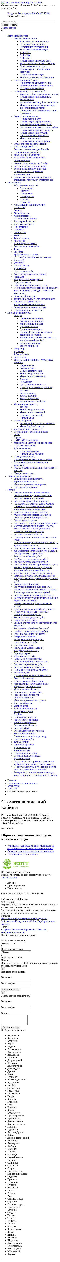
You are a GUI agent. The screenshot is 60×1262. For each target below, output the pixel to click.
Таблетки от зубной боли (27, 301)
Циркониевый (27, 418)
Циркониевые (27, 365)
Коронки (18, 362)
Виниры (18, 315)
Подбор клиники (46, 921)
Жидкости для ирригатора (27, 686)
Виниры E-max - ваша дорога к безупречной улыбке (36, 333)
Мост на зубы (21, 706)
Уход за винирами (29, 346)
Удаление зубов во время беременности (34, 609)
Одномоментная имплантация (35, 83)
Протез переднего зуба (25, 642)
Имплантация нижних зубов (35, 141)
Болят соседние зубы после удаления (33, 573)
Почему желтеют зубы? (26, 620)
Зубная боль (20, 268)
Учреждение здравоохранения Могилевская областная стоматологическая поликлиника (30, 847)
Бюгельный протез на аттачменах (37, 423)
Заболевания (14, 182)
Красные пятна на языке (26, 254)
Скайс (17, 434)
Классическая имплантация (34, 41)
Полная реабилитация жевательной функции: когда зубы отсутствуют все (33, 178)
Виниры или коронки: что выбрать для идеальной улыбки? (38, 339)
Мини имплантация (30, 138)
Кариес (17, 235)
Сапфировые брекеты (25, 636)
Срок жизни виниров (31, 329)
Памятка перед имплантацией (29, 91)
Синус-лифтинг (22, 160)
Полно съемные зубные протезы (31, 670)
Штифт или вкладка (24, 473)
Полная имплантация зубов (34, 135)
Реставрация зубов (23, 711)
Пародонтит (26, 193)
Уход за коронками (29, 398)
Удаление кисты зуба (25, 656)
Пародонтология (22, 282)
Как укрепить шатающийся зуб (30, 274)
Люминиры (20, 357)
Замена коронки (28, 395)
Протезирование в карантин (28, 310)
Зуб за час (19, 351)
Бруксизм (19, 263)
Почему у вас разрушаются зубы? (31, 611)
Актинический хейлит (25, 218)
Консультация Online (26, 921)
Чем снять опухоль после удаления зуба (34, 575)
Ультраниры (20, 348)
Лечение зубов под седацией (29, 498)
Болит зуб (19, 260)
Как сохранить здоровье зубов (29, 617)
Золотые (24, 379)
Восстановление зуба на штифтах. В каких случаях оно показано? (36, 599)
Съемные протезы (23, 420)
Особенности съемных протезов (30, 512)
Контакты (18, 929)
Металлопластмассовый (32, 412)
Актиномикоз (27, 188)
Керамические (27, 368)
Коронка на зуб (22, 750)
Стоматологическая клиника (29, 730)
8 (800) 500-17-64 (41, 13)
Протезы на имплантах (19, 476)
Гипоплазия (20, 232)
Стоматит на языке (23, 645)
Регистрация (24, 13)
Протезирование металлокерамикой (32, 675)
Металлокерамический (32, 409)
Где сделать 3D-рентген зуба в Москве (34, 503)
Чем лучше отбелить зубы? (28, 556)
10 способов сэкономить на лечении (33, 257)
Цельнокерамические (31, 370)
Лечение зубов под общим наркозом (33, 495)
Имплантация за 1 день (26, 80)
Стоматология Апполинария (22, 854)
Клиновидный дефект (25, 243)
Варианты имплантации (26, 116)
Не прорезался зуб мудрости (28, 279)
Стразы (17, 437)
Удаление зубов (22, 758)
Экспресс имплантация (32, 88)
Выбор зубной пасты (25, 733)
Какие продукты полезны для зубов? (33, 567)
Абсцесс (18, 210)
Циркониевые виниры (31, 318)
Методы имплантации (25, 38)
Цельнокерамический (31, 415)
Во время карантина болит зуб (30, 307)
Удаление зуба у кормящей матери (31, 570)
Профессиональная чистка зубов (31, 631)
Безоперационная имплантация (36, 85)
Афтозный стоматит (24, 678)
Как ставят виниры (30, 343)
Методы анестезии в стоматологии (32, 492)
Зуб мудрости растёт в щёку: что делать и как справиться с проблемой (35, 552)
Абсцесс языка (21, 213)
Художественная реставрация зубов (32, 514)
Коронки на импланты (25, 481)
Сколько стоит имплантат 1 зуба (30, 163)
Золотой (24, 406)
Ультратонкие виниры (31, 323)
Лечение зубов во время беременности (34, 595)
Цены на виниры (29, 326)
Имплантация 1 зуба (30, 119)
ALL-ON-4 (25, 52)
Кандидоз (19, 276)
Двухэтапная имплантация (34, 47)
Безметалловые (28, 393)
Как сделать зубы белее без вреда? (31, 628)
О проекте (6, 929)
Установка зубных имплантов (29, 509)
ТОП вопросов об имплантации (30, 143)
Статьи (11, 490)
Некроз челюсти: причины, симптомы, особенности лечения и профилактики (34, 762)
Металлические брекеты (26, 689)
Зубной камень (21, 238)
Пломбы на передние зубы (28, 658)
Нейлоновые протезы (25, 717)
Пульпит (24, 199)
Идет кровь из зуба (23, 271)
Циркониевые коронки (26, 487)
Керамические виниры (32, 321)
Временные (26, 382)
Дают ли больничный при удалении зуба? (36, 564)
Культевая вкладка (29, 451)
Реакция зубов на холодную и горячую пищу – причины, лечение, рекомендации (36, 773)
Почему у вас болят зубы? (27, 614)
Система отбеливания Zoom (28, 534)
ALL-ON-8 (25, 58)
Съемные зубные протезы (27, 755)
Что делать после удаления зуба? (31, 562)
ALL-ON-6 (25, 55)
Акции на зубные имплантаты (30, 157)
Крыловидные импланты (27, 155)
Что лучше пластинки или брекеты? (32, 586)
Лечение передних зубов (27, 246)
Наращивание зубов (24, 456)
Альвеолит (19, 207)
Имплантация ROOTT (25, 146)
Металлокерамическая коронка (30, 700)
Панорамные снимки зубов (28, 692)
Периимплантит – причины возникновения (28, 173)
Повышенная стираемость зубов (30, 285)
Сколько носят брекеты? (26, 584)
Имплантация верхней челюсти (36, 130)
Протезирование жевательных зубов (33, 459)
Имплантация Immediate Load (35, 60)
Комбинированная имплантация (37, 77)
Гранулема (19, 229)
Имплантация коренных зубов (36, 124)
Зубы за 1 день (21, 354)
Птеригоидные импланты (27, 152)
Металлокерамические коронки (30, 484)
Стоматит (25, 202)
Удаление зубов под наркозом (29, 634)
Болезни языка (21, 265)
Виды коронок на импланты (28, 478)
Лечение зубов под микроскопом (31, 517)
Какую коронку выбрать (32, 401)
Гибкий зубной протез (25, 520)
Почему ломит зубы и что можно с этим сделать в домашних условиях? (35, 768)
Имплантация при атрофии (34, 132)
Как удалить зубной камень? (28, 647)
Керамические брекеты (26, 719)
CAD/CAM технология (26, 440)
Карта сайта (30, 929)
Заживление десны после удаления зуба (34, 299)
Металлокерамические (31, 373)
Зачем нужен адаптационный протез (33, 442)
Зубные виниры (22, 747)
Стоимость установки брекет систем (33, 506)
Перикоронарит (22, 653)
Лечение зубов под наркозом (29, 667)
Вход (10, 13)
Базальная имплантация (32, 44)
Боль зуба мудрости (24, 224)
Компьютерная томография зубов (31, 683)
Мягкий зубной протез (32, 426)
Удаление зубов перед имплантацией (39, 94)
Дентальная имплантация (33, 66)
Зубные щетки (21, 742)
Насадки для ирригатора (26, 650)
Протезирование (25, 918)
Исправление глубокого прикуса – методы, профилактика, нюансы (36, 544)
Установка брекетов (24, 744)
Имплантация (8, 918)
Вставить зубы (21, 672)
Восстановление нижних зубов (30, 168)
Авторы (5, 924)
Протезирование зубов (19, 312)
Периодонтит (27, 196)
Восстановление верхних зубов (30, 166)
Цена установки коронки (33, 384)
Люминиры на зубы (24, 697)
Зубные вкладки (22, 448)
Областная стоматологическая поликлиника (30, 851)
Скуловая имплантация (32, 74)
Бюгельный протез (23, 703)
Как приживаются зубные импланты (39, 102)
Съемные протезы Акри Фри (29, 531)
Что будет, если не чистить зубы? (31, 559)
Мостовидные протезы (26, 404)
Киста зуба (19, 240)
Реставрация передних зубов (29, 639)
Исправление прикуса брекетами (31, 661)
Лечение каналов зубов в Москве (31, 501)
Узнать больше (9, 877)
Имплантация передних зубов (35, 121)
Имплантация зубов (17, 35)
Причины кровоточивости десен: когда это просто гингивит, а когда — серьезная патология (36, 290)
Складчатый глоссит (24, 296)
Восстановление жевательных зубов (39, 127)
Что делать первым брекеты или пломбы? (35, 589)
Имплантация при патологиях (29, 204)
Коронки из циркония (25, 722)
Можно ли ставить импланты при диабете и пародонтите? (37, 106)
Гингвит (24, 191)
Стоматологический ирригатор (30, 736)
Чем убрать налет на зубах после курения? (36, 548)
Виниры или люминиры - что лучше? (33, 359)
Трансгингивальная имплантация (37, 63)
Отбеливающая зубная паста (28, 681)
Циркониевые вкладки (32, 454)
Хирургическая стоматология (29, 304)
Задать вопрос (8, 27)
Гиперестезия (21, 227)
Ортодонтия (40, 918)
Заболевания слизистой (26, 185)
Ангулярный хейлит (24, 221)
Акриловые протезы (24, 445)
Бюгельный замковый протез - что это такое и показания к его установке (34, 527)
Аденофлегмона (22, 215)
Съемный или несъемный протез (31, 431)
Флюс (17, 249)
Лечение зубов (21, 728)
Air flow (18, 714)
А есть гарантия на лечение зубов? (32, 592)
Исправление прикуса (25, 708)
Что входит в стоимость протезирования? (35, 523)
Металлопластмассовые (32, 376)
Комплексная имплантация (34, 49)
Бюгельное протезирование (28, 429)
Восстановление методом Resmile (31, 149)
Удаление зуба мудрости (26, 694)
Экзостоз (18, 251)
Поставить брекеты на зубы (28, 664)
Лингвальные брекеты (25, 725)
